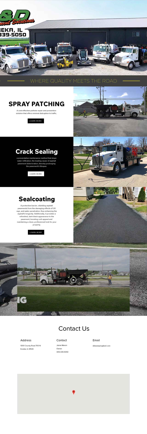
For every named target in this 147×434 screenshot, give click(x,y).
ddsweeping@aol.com (101, 346)
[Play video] (73, 280)
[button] (27, 5)
